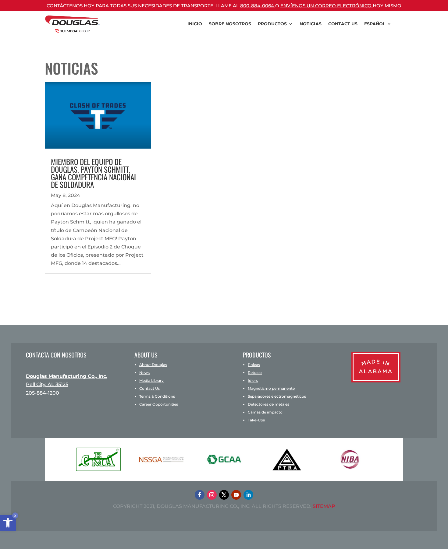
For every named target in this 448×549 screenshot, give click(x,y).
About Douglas (153, 364)
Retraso (255, 372)
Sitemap (324, 506)
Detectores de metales (268, 404)
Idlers (253, 380)
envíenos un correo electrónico (326, 6)
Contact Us (342, 23)
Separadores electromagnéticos (277, 396)
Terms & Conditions (157, 396)
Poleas (254, 364)
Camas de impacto (265, 412)
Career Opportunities (158, 404)
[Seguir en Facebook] (199, 495)
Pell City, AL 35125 (47, 384)
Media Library (151, 380)
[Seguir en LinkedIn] (248, 495)
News (144, 372)
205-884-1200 (42, 393)
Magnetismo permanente (271, 388)
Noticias (311, 23)
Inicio (194, 23)
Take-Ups (256, 420)
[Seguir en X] (224, 495)
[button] (8, 523)
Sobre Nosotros (230, 23)
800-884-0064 (257, 6)
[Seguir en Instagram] (212, 495)
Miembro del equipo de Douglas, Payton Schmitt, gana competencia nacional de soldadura (94, 173)
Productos (272, 23)
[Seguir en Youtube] (236, 495)
